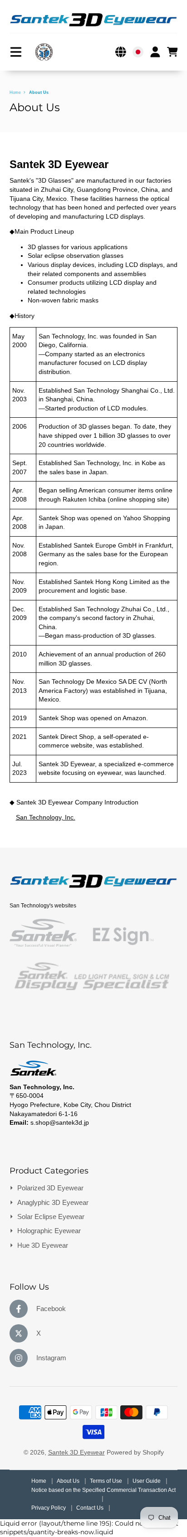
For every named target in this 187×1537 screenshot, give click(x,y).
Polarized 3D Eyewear (50, 1188)
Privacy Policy (49, 1508)
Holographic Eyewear (49, 1231)
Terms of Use (106, 1481)
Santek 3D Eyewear (76, 1452)
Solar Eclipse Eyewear (50, 1216)
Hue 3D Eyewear (42, 1245)
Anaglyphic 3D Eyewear (53, 1202)
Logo (44, 52)
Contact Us (90, 1508)
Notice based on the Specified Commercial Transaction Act (103, 1490)
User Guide (147, 1481)
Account (155, 51)
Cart (172, 51)
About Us (69, 1481)
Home (15, 92)
